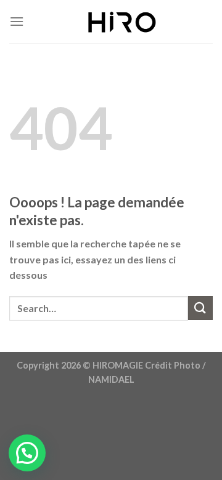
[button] (27, 452)
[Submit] (200, 308)
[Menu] (16, 21)
